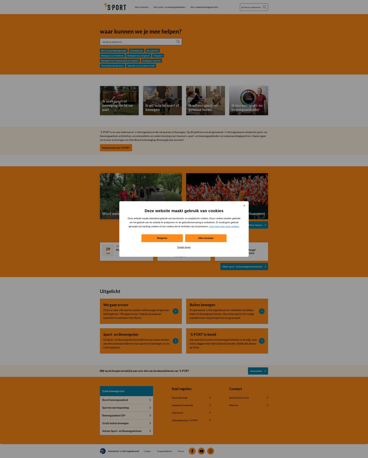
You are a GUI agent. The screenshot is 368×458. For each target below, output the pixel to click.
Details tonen (184, 247)
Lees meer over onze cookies (224, 226)
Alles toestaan (206, 238)
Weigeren (162, 238)
